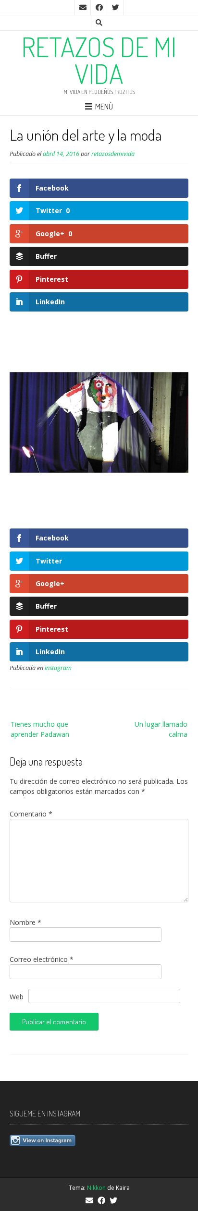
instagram (58, 668)
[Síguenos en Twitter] (115, 7)
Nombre (25, 922)
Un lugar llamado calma (161, 729)
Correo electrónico (42, 959)
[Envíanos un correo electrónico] (82, 7)
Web (17, 996)
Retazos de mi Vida (99, 60)
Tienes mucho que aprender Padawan (40, 729)
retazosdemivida (113, 154)
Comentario (31, 813)
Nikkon (96, 1188)
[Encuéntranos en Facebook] (99, 7)
